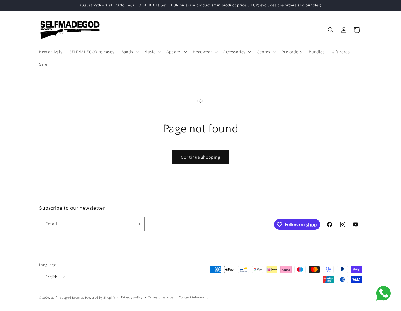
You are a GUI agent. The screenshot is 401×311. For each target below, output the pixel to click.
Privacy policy (132, 297)
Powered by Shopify (100, 297)
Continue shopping (200, 157)
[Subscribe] (138, 224)
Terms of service (160, 297)
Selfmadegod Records (67, 297)
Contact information (194, 297)
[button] (129, 52)
